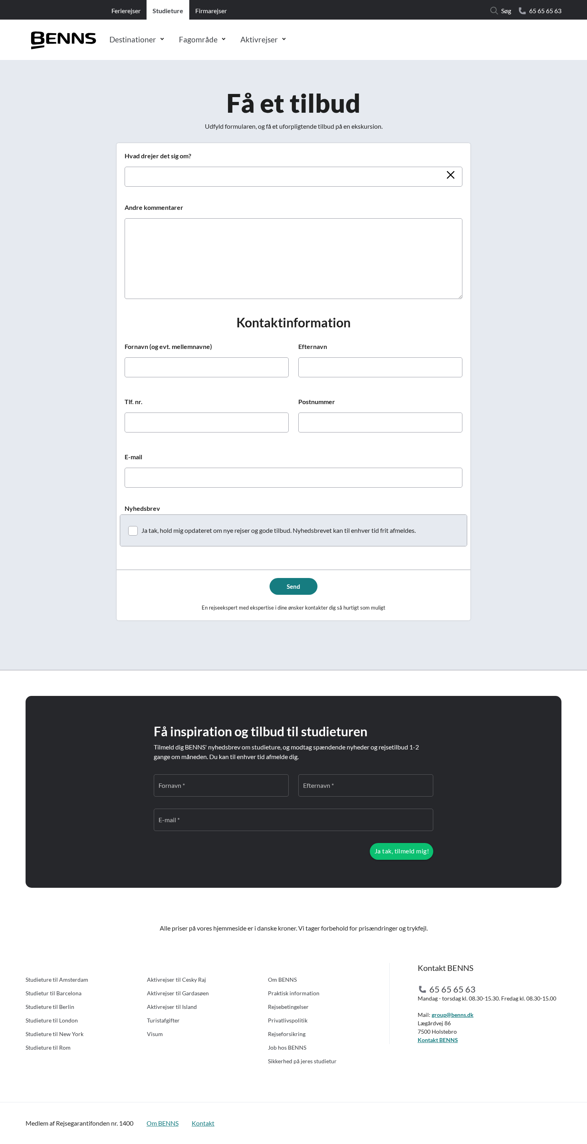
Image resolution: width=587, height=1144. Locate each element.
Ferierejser (126, 10)
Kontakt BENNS (438, 1039)
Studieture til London (52, 1020)
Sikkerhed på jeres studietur (302, 1061)
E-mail (133, 456)
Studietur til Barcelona (53, 993)
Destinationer (132, 39)
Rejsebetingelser (288, 1006)
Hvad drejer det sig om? (158, 155)
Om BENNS (282, 979)
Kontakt (203, 1123)
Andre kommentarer (154, 207)
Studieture (168, 10)
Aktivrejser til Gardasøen (178, 993)
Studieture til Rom (48, 1047)
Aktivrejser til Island (172, 1006)
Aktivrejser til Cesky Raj (176, 979)
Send (293, 586)
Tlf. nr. (134, 401)
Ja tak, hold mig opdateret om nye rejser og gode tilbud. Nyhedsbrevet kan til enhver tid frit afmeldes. (278, 530)
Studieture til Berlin (50, 1006)
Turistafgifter (163, 1020)
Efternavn (312, 346)
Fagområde (198, 39)
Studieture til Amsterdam (57, 979)
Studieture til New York (54, 1033)
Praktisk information (293, 993)
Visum (155, 1033)
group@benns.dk (453, 1014)
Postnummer (316, 401)
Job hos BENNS (287, 1047)
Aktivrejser (259, 39)
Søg (506, 10)
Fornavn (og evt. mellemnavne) (168, 346)
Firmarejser (211, 10)
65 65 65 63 (545, 10)
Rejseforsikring (286, 1033)
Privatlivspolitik (287, 1020)
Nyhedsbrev (142, 508)
